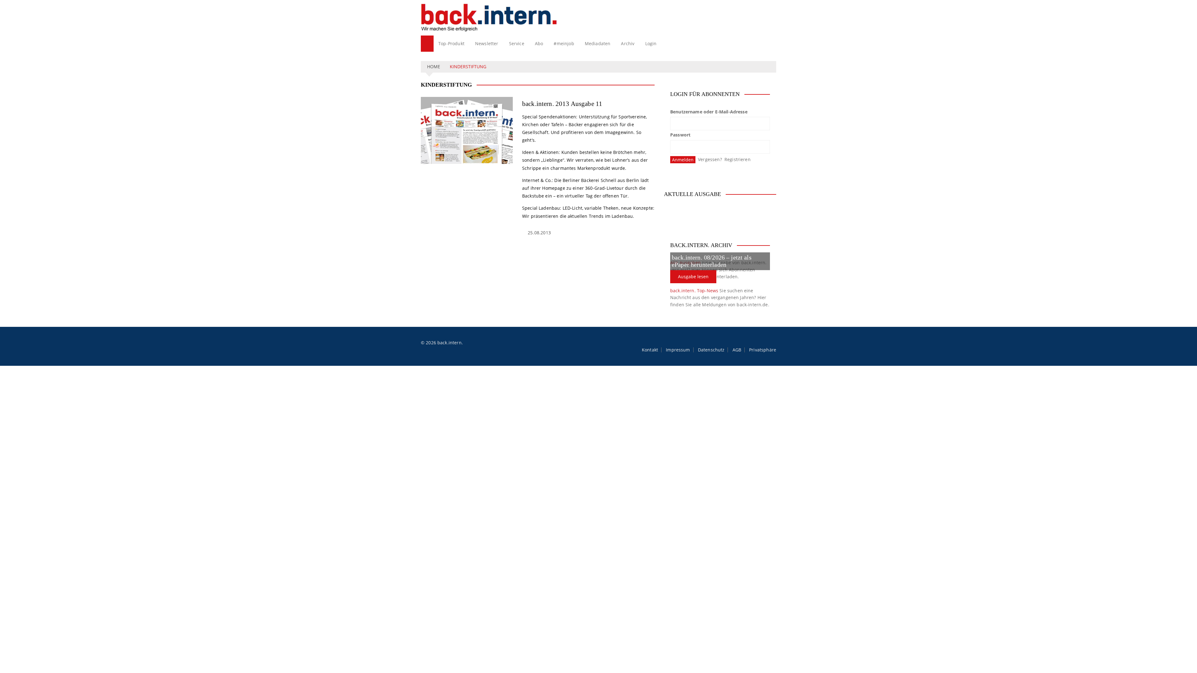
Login (651, 43)
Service (516, 43)
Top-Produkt (451, 43)
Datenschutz (711, 349)
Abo (539, 43)
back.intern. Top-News (694, 291)
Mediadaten (598, 43)
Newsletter (486, 43)
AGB (737, 349)
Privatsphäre (762, 349)
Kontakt (650, 349)
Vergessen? (710, 159)
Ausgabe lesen (693, 276)
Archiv (627, 43)
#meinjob (564, 43)
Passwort (680, 135)
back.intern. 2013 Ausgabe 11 (562, 103)
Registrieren (737, 159)
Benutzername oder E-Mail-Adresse (709, 112)
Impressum (678, 349)
